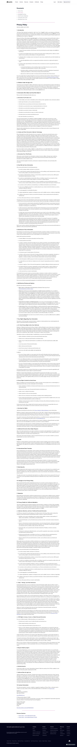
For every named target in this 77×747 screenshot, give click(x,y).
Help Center (62, 730)
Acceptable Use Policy (22, 14)
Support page (51, 688)
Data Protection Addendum (23, 15)
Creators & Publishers (54, 728)
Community (44, 733)
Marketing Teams (53, 733)
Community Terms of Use (22, 17)
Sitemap (49, 740)
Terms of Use (20, 10)
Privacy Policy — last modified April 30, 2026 (27, 715)
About (34, 728)
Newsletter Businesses (54, 730)
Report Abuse (44, 740)
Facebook (68, 730)
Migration (61, 735)
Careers (34, 730)
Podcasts (44, 730)
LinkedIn (68, 735)
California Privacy (21, 740)
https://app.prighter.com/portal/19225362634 (25, 707)
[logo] (9, 2)
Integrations (45, 735)
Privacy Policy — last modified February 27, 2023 (28, 717)
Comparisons (62, 733)
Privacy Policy (20, 12)
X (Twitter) (68, 733)
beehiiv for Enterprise (36, 733)
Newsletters (45, 728)
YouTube (68, 728)
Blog (61, 728)
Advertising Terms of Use (22, 19)
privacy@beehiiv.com (41, 418)
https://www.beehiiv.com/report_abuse (26, 288)
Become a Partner (36, 735)
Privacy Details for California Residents (41, 410)
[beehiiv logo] (69, 741)
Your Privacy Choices (34, 740)
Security (40, 740)
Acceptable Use (27, 740)
